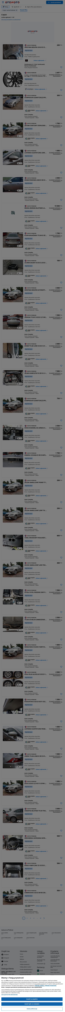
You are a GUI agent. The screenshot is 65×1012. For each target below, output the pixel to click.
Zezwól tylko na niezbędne (32, 1004)
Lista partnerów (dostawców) (9, 994)
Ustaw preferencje (32, 1009)
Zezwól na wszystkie (31, 999)
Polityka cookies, (39, 985)
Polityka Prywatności (50, 985)
